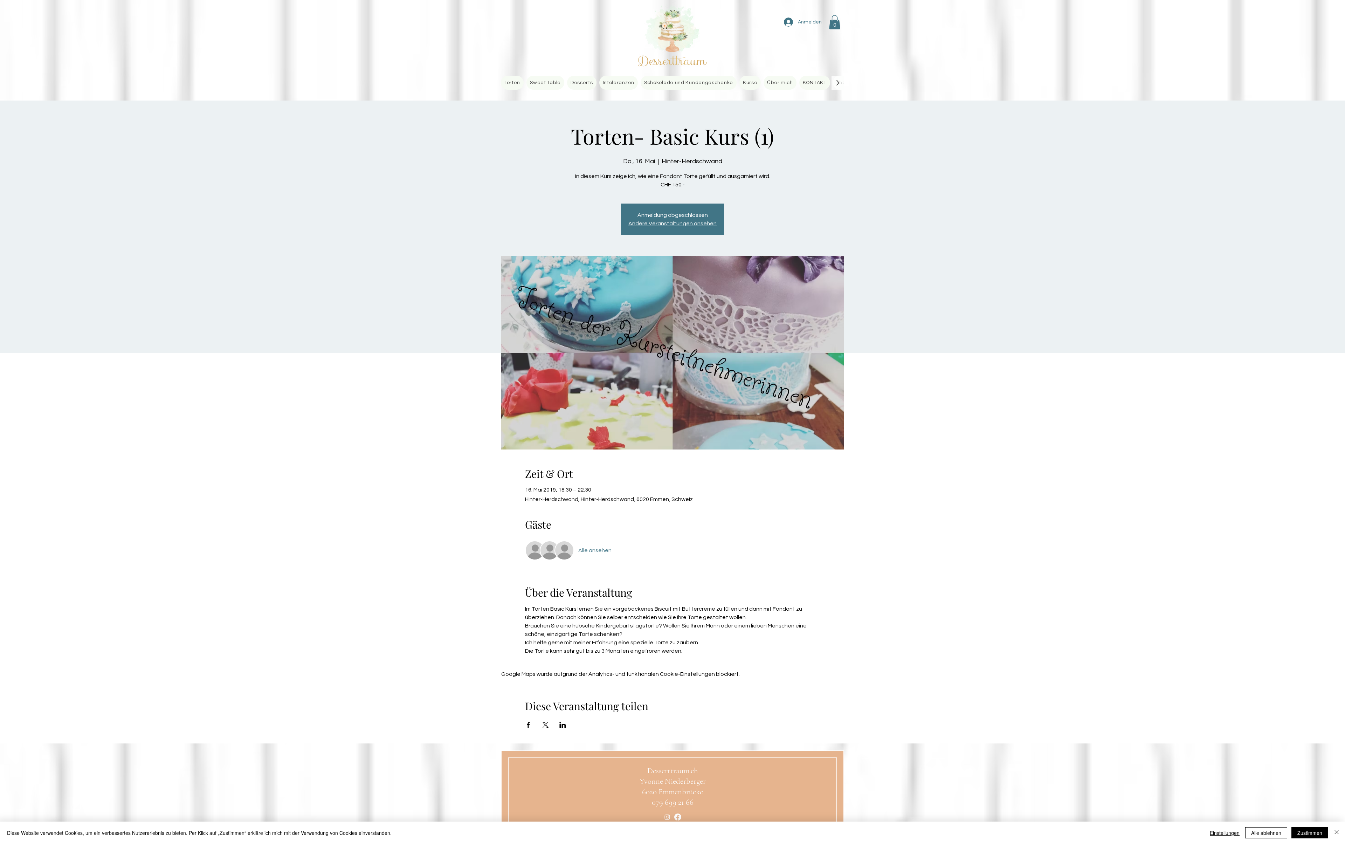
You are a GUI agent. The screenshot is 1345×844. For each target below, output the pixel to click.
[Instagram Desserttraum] (667, 817)
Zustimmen (1309, 832)
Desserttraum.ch (672, 771)
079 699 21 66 (673, 802)
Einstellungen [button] (1225, 832)
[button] (835, 22)
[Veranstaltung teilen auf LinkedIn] (562, 725)
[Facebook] (677, 817)
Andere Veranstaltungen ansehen (672, 223)
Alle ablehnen (1266, 832)
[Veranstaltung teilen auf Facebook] (528, 725)
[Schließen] (1336, 832)
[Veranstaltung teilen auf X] (545, 725)
